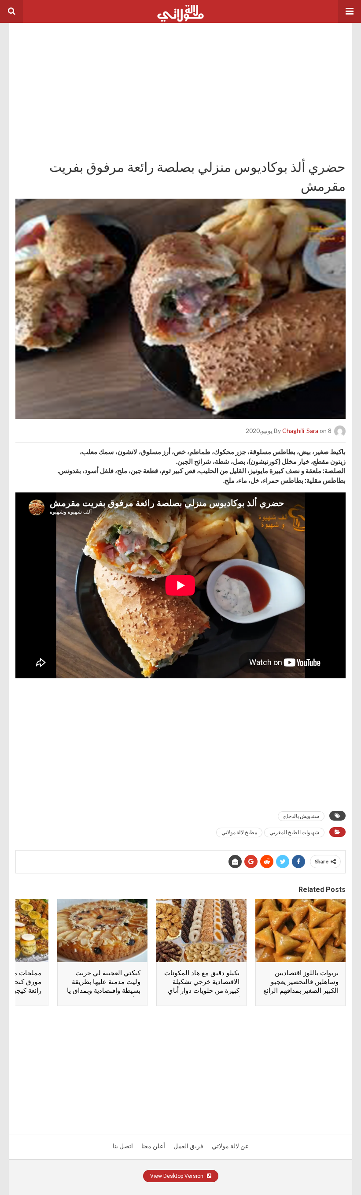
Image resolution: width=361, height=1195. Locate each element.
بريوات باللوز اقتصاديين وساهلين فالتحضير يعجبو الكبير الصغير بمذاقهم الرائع (301, 982)
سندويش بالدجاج (301, 816)
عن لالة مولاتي (230, 1146)
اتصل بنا (123, 1146)
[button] (349, 11)
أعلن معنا (153, 1146)
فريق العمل (188, 1146)
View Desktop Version (177, 1176)
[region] (180, 78)
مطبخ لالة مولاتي (239, 832)
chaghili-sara (300, 430)
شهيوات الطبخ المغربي (294, 832)
